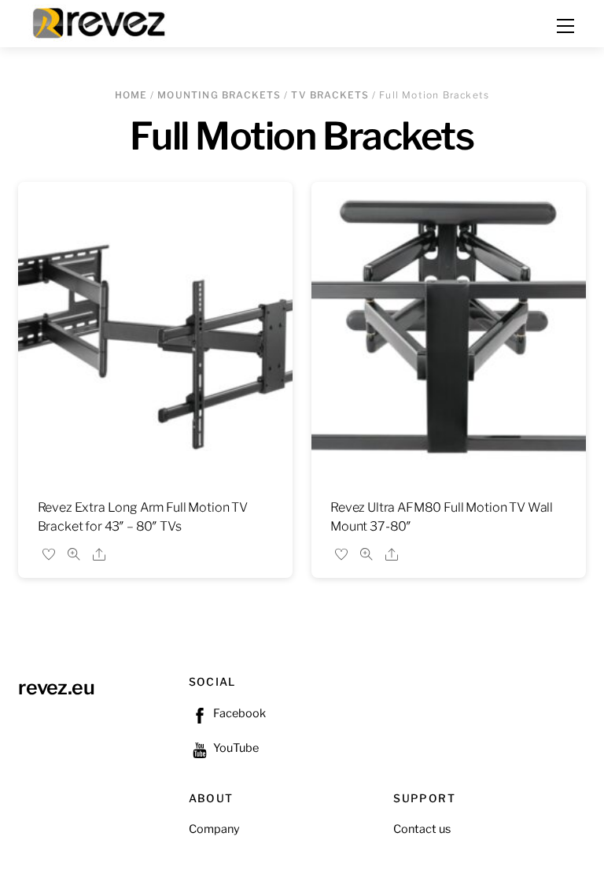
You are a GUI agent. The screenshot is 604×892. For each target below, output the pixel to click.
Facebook (238, 713)
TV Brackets (330, 95)
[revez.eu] (100, 22)
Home (131, 95)
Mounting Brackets (219, 95)
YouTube (235, 748)
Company (214, 829)
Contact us (422, 829)
